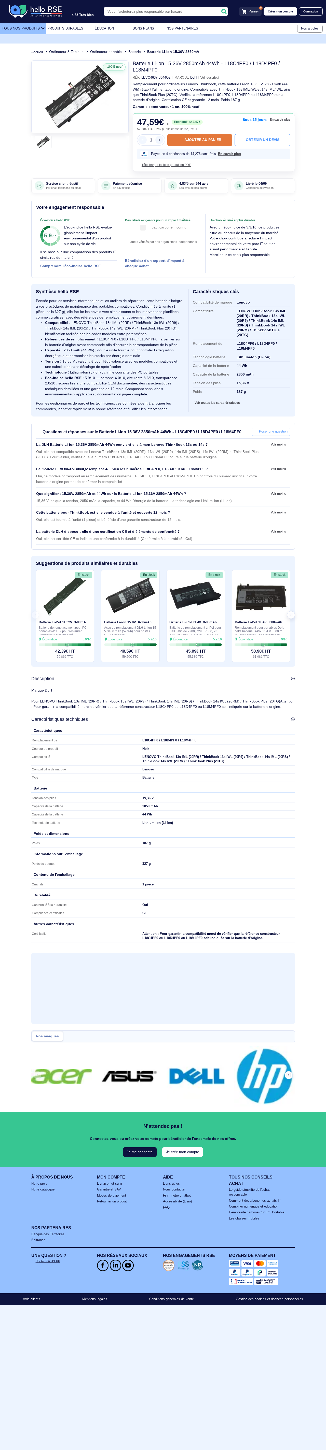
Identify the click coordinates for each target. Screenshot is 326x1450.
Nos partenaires (182, 28)
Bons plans (143, 28)
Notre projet (39, 1183)
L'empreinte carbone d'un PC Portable (256, 1212)
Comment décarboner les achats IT (255, 1200)
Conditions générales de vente (171, 1299)
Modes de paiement (111, 1195)
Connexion (310, 11)
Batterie (134, 52)
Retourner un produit (112, 1201)
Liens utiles (171, 1183)
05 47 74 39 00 (48, 1261)
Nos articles (310, 28)
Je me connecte (140, 1152)
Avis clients (31, 1299)
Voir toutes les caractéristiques (217, 403)
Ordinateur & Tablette (66, 52)
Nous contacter (174, 1189)
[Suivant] (123, 96)
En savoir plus (280, 119)
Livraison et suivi (109, 1183)
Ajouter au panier (202, 140)
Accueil (37, 52)
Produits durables (65, 28)
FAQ (166, 1207)
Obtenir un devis (262, 140)
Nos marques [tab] (47, 1036)
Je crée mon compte (182, 1152)
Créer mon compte (280, 11)
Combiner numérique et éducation (253, 1206)
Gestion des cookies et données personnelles (269, 1299)
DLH (48, 690)
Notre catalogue (43, 1189)
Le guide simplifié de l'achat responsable (249, 1192)
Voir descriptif (209, 77)
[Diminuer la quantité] (142, 140)
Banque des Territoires (47, 1234)
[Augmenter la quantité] (159, 140)
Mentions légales (94, 1299)
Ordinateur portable (106, 52)
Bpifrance (38, 1240)
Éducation (104, 28)
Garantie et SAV (109, 1189)
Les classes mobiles (244, 1218)
